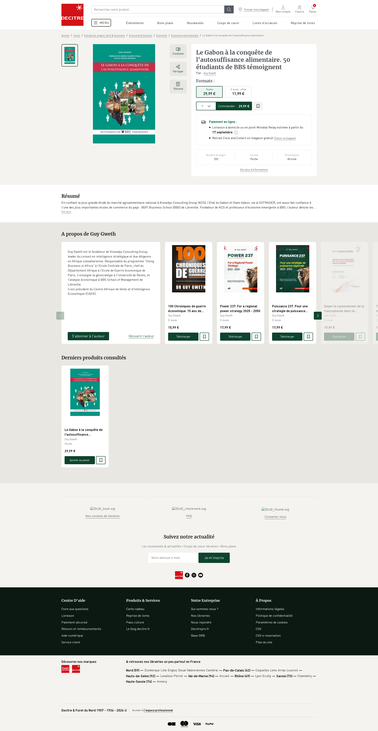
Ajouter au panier (80, 460)
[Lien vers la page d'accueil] (72, 15)
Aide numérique (72, 635)
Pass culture (135, 622)
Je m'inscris (214, 557)
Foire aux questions (74, 609)
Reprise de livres (137, 616)
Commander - (234, 106)
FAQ (189, 516)
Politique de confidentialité (274, 616)
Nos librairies (200, 616)
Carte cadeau (135, 609)
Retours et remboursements (81, 629)
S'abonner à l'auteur (88, 336)
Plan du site (264, 642)
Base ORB (198, 635)
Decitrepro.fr (200, 629)
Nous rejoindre (201, 622)
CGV (258, 629)
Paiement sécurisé (74, 622)
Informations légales (270, 609)
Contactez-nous (275, 517)
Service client (70, 642)
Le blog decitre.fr (138, 629)
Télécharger (183, 336)
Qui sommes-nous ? (204, 609)
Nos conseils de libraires (102, 516)
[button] (189, 205)
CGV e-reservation (268, 635)
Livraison (67, 616)
